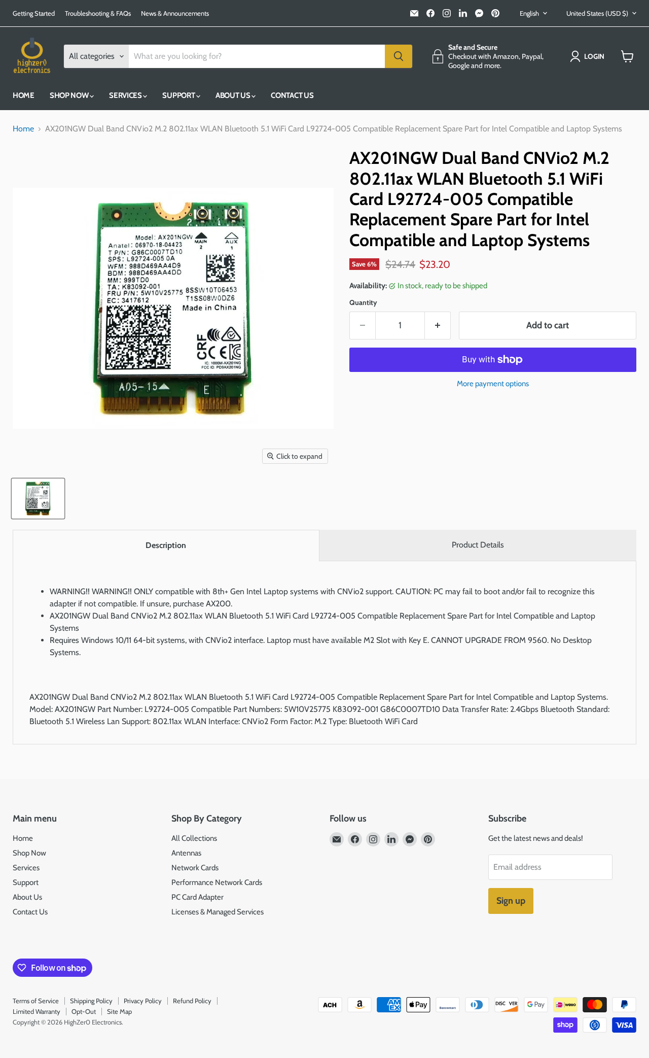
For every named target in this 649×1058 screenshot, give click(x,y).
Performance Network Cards (216, 882)
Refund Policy (192, 1001)
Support (179, 95)
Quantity (363, 302)
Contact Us (292, 95)
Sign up (510, 900)
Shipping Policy (91, 1001)
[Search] (398, 56)
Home (23, 95)
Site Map (119, 1011)
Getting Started (34, 13)
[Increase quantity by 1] (438, 325)
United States (597, 13)
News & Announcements (175, 13)
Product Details (478, 545)
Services (126, 95)
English (529, 13)
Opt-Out (83, 1011)
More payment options (493, 384)
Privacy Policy (143, 1001)
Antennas (186, 853)
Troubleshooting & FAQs (98, 13)
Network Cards (195, 867)
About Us (233, 95)
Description (166, 545)
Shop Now (70, 95)
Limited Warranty (36, 1011)
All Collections (194, 838)
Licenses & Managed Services (217, 911)
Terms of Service (36, 1001)
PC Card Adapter (197, 897)
